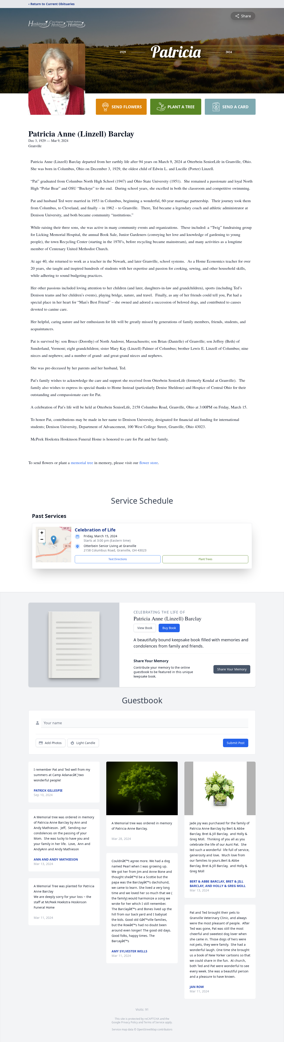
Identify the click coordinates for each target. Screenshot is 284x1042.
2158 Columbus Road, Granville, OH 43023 (115, 550)
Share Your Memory (232, 669)
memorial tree (82, 462)
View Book (144, 628)
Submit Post (236, 743)
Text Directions (117, 559)
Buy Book (169, 628)
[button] (53, 540)
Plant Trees (205, 559)
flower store (148, 462)
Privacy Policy (129, 1022)
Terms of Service (154, 1022)
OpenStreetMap (147, 1029)
